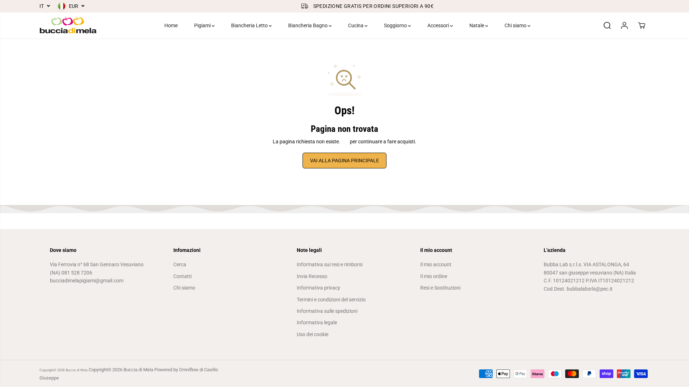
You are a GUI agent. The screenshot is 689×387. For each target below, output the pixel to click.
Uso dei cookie (312, 334)
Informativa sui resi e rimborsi (329, 264)
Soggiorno (396, 25)
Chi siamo (516, 25)
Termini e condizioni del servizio (331, 299)
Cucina (356, 25)
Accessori (438, 25)
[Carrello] (642, 25)
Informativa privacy (318, 288)
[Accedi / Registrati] (624, 25)
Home (171, 25)
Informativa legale (317, 322)
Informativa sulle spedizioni (327, 311)
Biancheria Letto (250, 25)
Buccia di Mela (77, 370)
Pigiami (203, 25)
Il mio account (435, 264)
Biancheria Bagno (308, 25)
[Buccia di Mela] (68, 25)
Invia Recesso (312, 276)
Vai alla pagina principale (344, 160)
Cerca (179, 264)
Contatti (182, 276)
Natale (477, 25)
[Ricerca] (607, 25)
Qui (345, 141)
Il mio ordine (433, 276)
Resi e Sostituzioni (440, 288)
